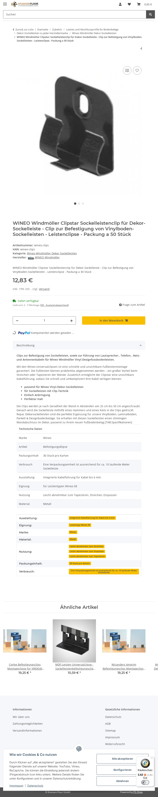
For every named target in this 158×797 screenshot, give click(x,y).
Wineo (73, 532)
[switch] (145, 782)
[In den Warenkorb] (16, 61)
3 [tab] (83, 203)
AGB (108, 723)
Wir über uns (21, 717)
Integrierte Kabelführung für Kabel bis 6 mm (92, 517)
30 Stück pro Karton (80, 563)
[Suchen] (150, 14)
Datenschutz (35, 785)
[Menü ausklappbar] (5, 2)
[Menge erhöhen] (71, 320)
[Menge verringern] (17, 320)
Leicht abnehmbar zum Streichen (86, 546)
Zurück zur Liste (24, 29)
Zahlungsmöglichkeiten (28, 723)
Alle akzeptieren (122, 758)
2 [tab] (79, 203)
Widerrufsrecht (115, 744)
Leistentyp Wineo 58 (80, 525)
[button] (120, 4)
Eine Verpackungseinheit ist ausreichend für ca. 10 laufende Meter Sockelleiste (104, 571)
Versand (44, 289)
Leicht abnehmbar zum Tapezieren (87, 556)
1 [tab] (75, 203)
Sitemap (110, 730)
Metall (73, 539)
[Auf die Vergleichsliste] (127, 70)
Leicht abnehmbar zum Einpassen (87, 551)
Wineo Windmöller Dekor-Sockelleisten (52, 253)
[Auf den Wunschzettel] (137, 70)
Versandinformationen (27, 730)
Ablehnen (122, 781)
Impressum (16, 785)
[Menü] (152, 759)
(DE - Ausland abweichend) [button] (54, 305)
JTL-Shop (138, 792)
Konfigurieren (122, 769)
